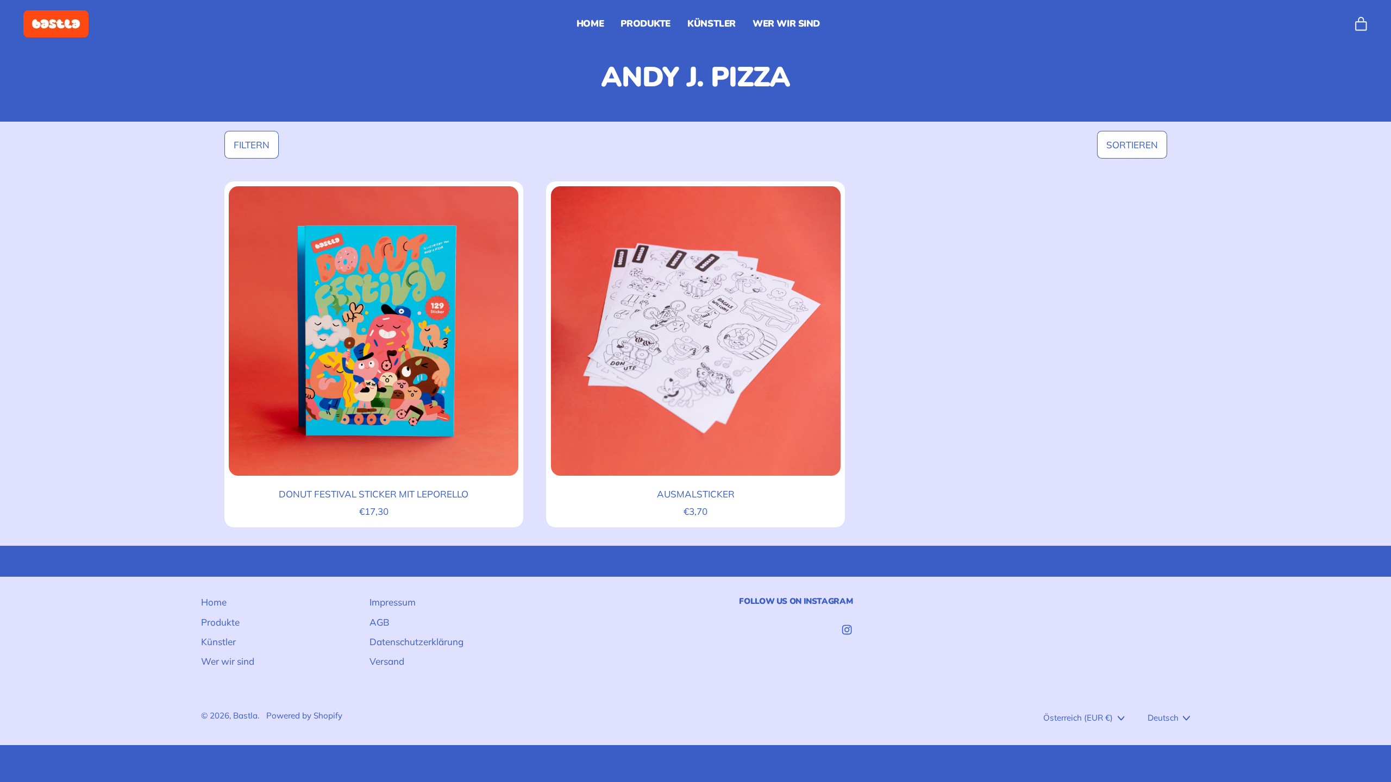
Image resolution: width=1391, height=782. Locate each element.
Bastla (245, 715)
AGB (379, 622)
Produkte (646, 23)
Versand (386, 661)
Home (590, 23)
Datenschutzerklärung (416, 641)
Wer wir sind (786, 23)
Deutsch (1163, 717)
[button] (251, 145)
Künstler (711, 23)
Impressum (392, 602)
